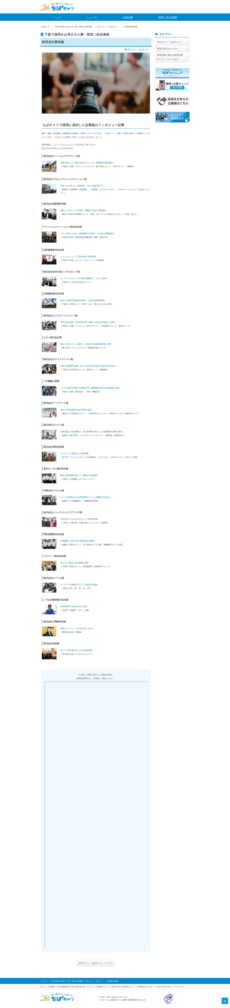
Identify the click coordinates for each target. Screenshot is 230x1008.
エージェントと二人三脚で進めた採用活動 (78, 256)
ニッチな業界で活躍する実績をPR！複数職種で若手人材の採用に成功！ (90, 388)
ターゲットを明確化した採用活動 (74, 453)
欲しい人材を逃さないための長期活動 (76, 650)
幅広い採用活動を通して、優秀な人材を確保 (79, 475)
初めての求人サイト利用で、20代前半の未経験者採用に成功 (85, 344)
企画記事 (127, 17)
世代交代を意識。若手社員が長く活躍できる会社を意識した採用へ (88, 322)
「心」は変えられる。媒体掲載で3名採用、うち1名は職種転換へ (87, 233)
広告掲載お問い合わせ (145, 987)
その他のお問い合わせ (163, 987)
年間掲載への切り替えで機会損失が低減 (77, 541)
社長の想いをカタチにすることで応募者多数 (79, 519)
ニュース (91, 17)
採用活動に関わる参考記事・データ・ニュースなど (171, 57)
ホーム (42, 987)
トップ (57, 17)
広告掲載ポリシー (102, 987)
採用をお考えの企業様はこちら (122, 987)
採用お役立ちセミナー (167, 48)
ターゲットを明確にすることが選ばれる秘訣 (79, 584)
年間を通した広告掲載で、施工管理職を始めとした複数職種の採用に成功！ (92, 432)
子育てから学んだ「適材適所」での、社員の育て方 (81, 186)
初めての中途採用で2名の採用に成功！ (76, 410)
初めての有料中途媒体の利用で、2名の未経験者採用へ (83, 300)
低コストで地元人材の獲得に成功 (74, 563)
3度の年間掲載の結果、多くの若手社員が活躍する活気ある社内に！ (88, 366)
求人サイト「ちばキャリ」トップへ (96, 963)
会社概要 (51, 987)
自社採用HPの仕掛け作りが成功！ (74, 606)
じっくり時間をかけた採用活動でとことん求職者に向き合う (85, 497)
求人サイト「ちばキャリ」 (139, 49)
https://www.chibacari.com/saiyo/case (57, 148)
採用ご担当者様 (167, 17)
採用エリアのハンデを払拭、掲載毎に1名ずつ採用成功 (83, 210)
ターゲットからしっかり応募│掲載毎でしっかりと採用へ (84, 278)
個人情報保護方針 (75, 987)
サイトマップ (179, 987)
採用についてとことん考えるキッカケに (77, 628)
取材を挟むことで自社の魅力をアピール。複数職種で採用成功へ (87, 163)
